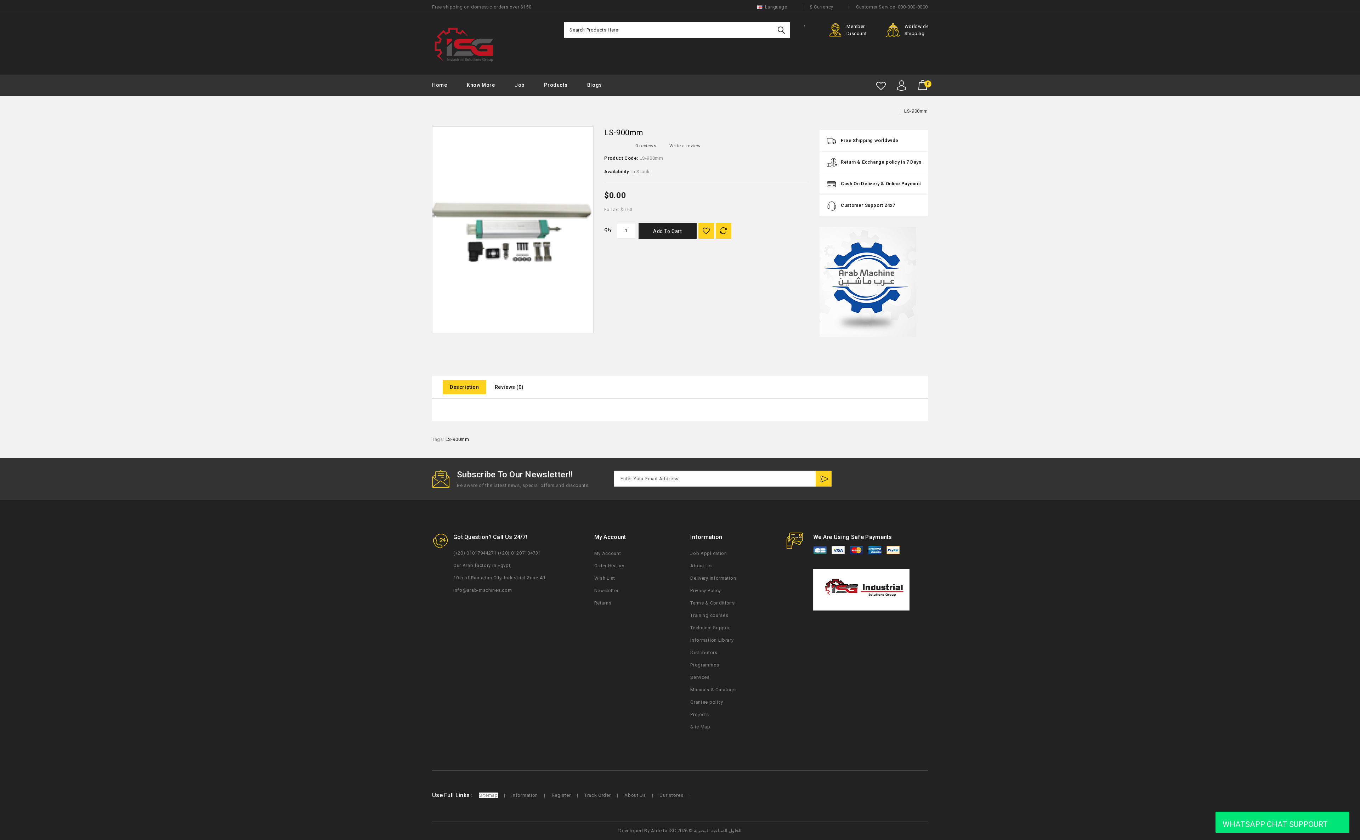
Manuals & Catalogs (713, 689)
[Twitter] (877, 479)
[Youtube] (892, 479)
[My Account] (901, 85)
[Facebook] (862, 479)
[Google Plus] (907, 479)
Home (439, 85)
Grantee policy (706, 702)
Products (555, 85)
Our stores (671, 795)
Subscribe (824, 479)
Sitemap (488, 795)
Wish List (604, 578)
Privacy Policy (705, 590)
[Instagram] (921, 479)
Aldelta (659, 830)
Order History (609, 565)
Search (782, 30)
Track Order (597, 795)
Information (524, 795)
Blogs (594, 85)
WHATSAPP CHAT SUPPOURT (1275, 824)
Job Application (708, 553)
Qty (608, 229)
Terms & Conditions (712, 603)
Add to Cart (667, 231)
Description (464, 387)
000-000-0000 (913, 7)
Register (561, 795)
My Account (607, 553)
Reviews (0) (509, 387)
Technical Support (710, 627)
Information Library (711, 640)
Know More (481, 85)
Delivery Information (713, 578)
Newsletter (606, 590)
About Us (701, 565)
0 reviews (645, 145)
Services (700, 677)
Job (520, 85)
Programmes (704, 665)
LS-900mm (916, 111)
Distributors (703, 652)
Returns (603, 603)
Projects (699, 714)
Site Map (700, 727)
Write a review (685, 145)
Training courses (709, 615)
